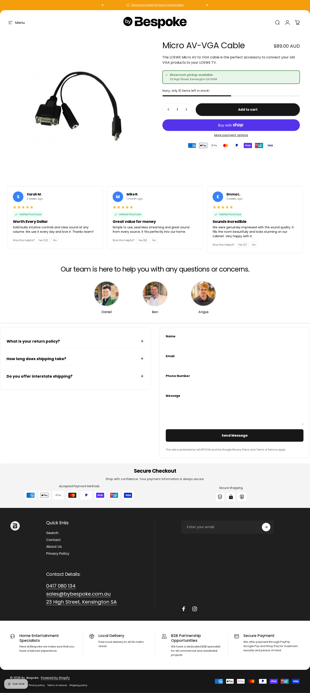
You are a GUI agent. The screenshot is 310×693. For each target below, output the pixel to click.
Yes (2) (242, 244)
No (55, 240)
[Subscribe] (266, 527)
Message (173, 396)
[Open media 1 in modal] (79, 110)
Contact (53, 540)
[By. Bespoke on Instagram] (194, 608)
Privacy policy (37, 685)
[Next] (207, 5)
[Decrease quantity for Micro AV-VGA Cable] (167, 109)
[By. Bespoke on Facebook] (183, 608)
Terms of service (57, 685)
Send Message (235, 435)
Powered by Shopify (55, 678)
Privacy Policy (57, 554)
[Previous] (103, 5)
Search (52, 533)
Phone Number (178, 376)
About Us (54, 547)
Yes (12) (43, 240)
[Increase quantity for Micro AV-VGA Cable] (187, 109)
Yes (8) (142, 240)
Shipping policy (78, 685)
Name (170, 336)
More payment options (231, 135)
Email (170, 356)
